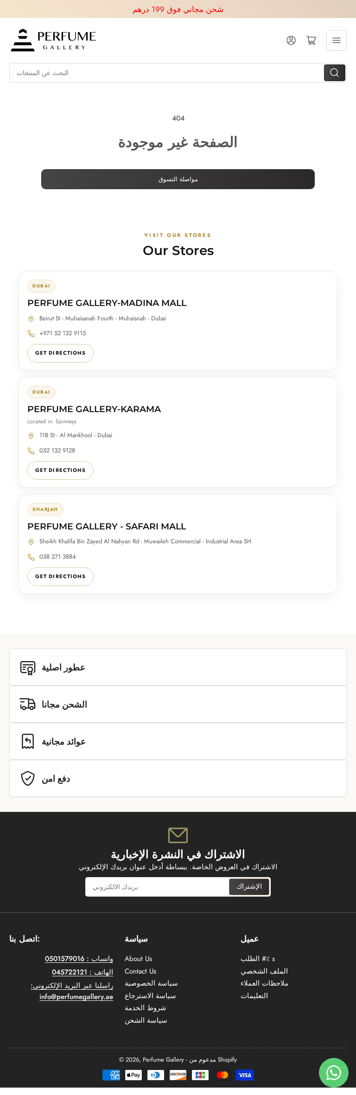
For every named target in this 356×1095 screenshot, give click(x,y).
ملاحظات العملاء (264, 983)
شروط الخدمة (145, 1008)
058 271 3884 (57, 556)
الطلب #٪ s (258, 959)
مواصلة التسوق (178, 179)
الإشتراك (249, 886)
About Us (138, 959)
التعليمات (254, 996)
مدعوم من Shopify (213, 1059)
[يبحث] (334, 73)
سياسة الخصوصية (151, 983)
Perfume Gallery (163, 1059)
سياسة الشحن (146, 1020)
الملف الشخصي (264, 971)
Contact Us (140, 971)
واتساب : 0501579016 (79, 959)
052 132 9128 (57, 450)
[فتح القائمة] (336, 40)
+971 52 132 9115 (62, 333)
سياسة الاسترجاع (150, 996)
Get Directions (60, 353)
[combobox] (178, 73)
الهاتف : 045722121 (82, 972)
